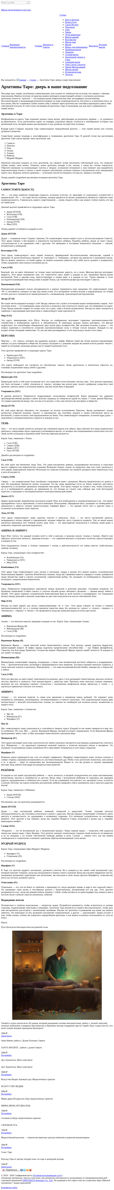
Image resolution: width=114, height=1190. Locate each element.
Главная (5, 46)
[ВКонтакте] (21, 1170)
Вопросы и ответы (48, 45)
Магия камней (72, 37)
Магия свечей (71, 69)
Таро (67, 30)
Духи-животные (72, 34)
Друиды (69, 74)
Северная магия (72, 62)
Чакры (68, 32)
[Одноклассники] (27, 1170)
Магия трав (70, 42)
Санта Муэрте (71, 25)
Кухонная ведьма (73, 72)
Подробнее (6, 1055)
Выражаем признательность (18, 45)
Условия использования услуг (47, 1175)
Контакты (93, 46)
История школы (103, 45)
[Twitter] (24, 1170)
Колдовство (70, 39)
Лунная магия (71, 54)
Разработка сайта (9, 1187)
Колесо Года (71, 22)
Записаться (6, 1036)
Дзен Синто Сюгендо (75, 64)
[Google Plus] (30, 1170)
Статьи (63, 15)
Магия (68, 44)
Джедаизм (70, 27)
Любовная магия (73, 49)
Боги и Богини (72, 20)
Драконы (69, 52)
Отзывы (38, 46)
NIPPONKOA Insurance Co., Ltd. (37, 1180)
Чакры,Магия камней (75, 67)
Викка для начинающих (76, 47)
